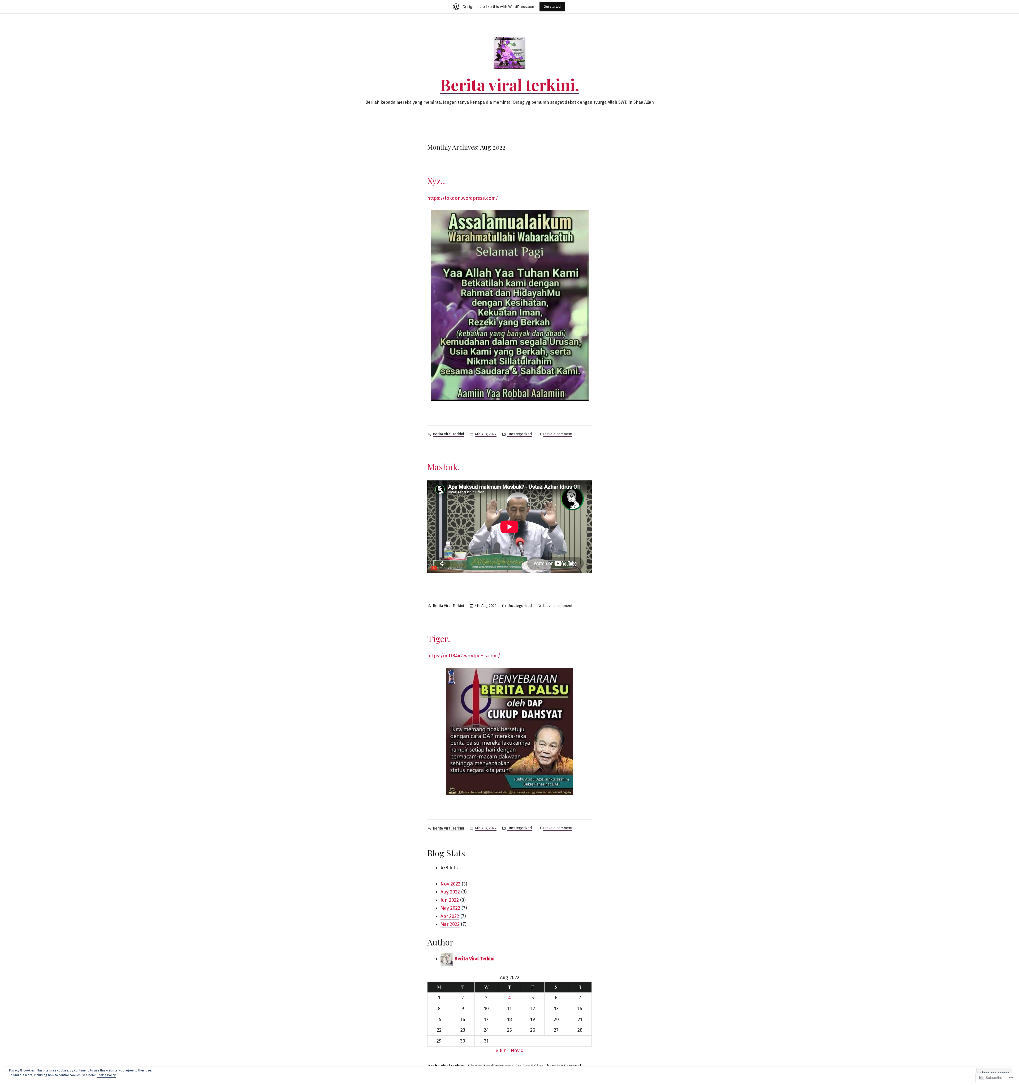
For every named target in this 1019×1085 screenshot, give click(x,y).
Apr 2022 (450, 916)
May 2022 (450, 908)
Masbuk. (443, 466)
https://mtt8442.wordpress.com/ (463, 656)
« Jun (501, 1050)
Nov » (517, 1050)
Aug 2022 (450, 892)
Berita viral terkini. (509, 84)
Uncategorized (519, 434)
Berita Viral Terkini (448, 434)
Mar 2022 (450, 924)
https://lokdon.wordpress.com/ (462, 198)
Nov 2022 (450, 884)
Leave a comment (557, 434)
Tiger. (438, 638)
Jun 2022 (450, 900)
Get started (552, 6)
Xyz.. (436, 180)
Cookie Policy (106, 1075)
